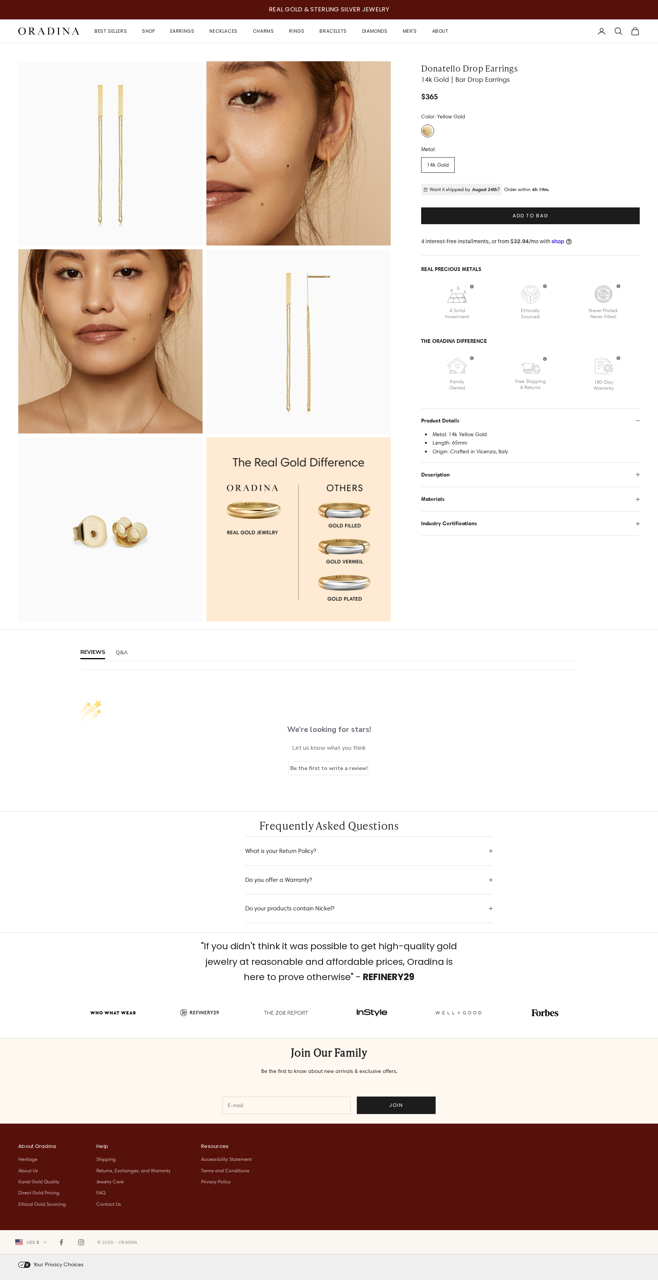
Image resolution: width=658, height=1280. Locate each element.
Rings (296, 31)
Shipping (106, 1159)
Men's (410, 31)
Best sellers (110, 31)
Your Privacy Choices (58, 1264)
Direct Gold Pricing (38, 1192)
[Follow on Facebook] (61, 1242)
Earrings (182, 31)
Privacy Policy (216, 1181)
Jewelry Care (110, 1181)
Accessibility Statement (226, 1159)
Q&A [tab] (122, 652)
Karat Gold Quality (38, 1181)
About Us (28, 1170)
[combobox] (31, 1242)
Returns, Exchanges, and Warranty (133, 1170)
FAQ (100, 1192)
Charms (263, 31)
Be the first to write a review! (329, 768)
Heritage (27, 1159)
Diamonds (375, 31)
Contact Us (108, 1204)
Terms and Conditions (225, 1170)
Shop (148, 31)
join (396, 1105)
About (440, 31)
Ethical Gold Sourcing (42, 1204)
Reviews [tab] (92, 652)
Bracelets (333, 31)
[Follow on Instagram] (81, 1242)
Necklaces (223, 31)
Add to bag (530, 215)
